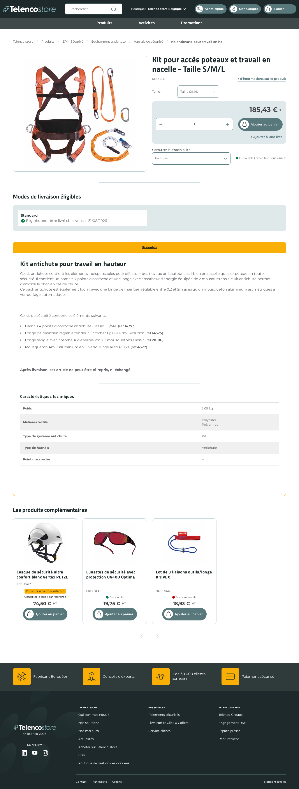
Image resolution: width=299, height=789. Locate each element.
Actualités (86, 739)
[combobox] (93, 8)
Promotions (191, 23)
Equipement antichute (108, 42)
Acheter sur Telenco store (97, 747)
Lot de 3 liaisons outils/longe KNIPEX (184, 575)
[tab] (149, 247)
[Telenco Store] (29, 9)
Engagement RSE (232, 723)
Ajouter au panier (265, 124)
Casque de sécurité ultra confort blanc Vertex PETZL (42, 575)
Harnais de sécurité (148, 42)
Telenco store (23, 42)
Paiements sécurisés (164, 715)
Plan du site (99, 781)
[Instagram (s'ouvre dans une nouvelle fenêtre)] (45, 753)
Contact (81, 781)
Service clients (159, 731)
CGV (81, 755)
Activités (147, 23)
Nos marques (88, 731)
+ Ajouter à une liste (267, 137)
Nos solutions (88, 723)
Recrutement (229, 739)
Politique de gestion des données (103, 763)
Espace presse (229, 731)
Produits (104, 23)
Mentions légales (275, 781)
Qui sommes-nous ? (93, 715)
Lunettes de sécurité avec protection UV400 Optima (110, 575)
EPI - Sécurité (73, 42)
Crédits (117, 781)
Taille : (157, 92)
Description (149, 247)
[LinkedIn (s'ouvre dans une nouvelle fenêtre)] (24, 753)
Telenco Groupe (231, 715)
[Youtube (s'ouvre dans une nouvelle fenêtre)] (34, 753)
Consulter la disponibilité (171, 150)
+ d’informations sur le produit (261, 79)
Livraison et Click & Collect (168, 723)
